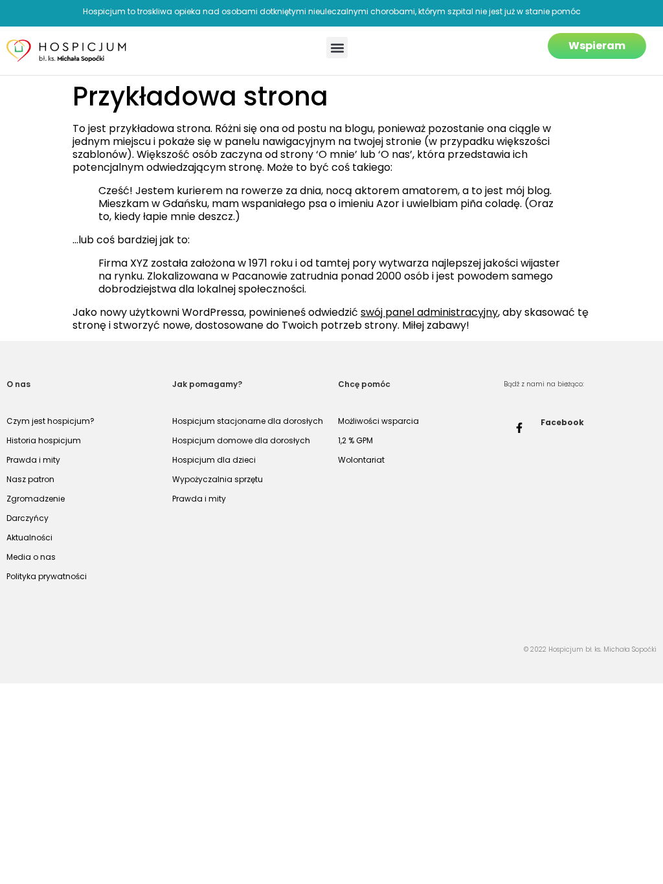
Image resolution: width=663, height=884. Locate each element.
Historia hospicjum (43, 440)
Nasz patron (30, 479)
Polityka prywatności (46, 576)
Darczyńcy (27, 518)
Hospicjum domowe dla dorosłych (241, 440)
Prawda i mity (33, 459)
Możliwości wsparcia (378, 420)
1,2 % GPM (355, 440)
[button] (337, 47)
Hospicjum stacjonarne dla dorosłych (247, 420)
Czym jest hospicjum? (50, 420)
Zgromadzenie (35, 498)
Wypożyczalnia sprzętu (217, 479)
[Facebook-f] (519, 427)
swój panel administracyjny (429, 312)
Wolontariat (361, 459)
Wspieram (596, 45)
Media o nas (31, 556)
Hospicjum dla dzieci (214, 459)
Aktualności (29, 537)
